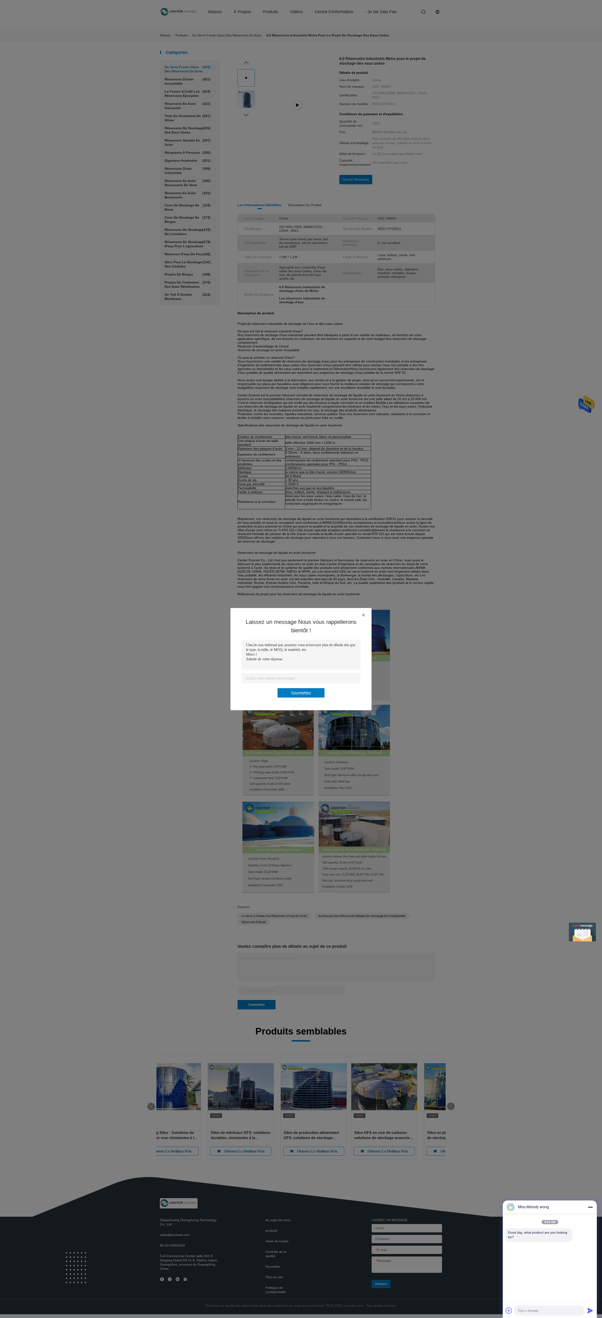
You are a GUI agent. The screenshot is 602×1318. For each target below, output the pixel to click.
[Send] (590, 1310)
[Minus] (590, 1207)
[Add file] (509, 1310)
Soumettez (301, 692)
